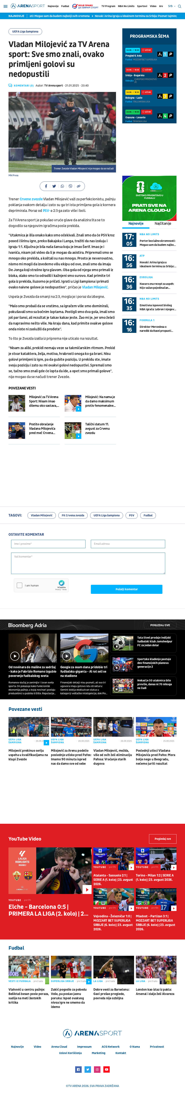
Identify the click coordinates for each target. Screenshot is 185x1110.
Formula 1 (147, 320)
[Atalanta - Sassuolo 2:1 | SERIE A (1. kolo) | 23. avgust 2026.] (113, 858)
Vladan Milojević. (95, 287)
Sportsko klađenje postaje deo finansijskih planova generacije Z (154, 663)
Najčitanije (163, 223)
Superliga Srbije (62, 981)
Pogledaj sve (160, 625)
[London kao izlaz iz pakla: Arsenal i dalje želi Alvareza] (156, 970)
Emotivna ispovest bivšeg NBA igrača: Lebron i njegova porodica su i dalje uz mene (157, 307)
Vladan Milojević (41, 515)
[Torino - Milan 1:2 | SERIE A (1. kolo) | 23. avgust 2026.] (156, 858)
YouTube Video (24, 839)
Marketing (98, 1053)
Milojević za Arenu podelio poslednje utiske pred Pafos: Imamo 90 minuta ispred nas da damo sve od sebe (71, 757)
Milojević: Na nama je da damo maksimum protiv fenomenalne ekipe (100, 401)
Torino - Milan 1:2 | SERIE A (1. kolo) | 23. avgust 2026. (155, 877)
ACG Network (111, 1047)
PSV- (47, 211)
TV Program (108, 6)
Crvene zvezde (31, 199)
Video (153, 6)
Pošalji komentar (127, 589)
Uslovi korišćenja (70, 1053)
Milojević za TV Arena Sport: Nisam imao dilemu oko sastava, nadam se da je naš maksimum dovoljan (43, 401)
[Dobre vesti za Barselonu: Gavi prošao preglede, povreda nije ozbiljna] (113, 970)
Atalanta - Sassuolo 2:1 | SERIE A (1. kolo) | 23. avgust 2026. (113, 879)
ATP (142, 255)
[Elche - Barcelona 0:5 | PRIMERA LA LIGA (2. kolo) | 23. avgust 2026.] (50, 870)
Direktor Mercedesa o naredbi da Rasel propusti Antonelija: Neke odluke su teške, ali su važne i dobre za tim (157, 329)
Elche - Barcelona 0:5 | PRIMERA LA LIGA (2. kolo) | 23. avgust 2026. (48, 910)
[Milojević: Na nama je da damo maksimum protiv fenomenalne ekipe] (73, 403)
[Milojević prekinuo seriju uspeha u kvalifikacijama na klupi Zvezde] (28, 731)
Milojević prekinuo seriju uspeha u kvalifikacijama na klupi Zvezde (28, 755)
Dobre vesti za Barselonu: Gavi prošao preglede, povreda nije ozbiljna (111, 994)
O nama (135, 1047)
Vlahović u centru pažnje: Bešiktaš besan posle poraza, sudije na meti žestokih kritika (28, 996)
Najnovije (53, 6)
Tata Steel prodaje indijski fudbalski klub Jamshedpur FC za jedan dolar (154, 641)
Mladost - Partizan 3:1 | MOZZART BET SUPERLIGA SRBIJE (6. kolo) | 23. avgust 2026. (155, 922)
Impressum (84, 1047)
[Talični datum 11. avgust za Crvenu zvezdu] (73, 430)
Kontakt (120, 1053)
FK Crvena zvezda (73, 515)
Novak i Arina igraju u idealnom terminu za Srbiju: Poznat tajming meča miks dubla (157, 264)
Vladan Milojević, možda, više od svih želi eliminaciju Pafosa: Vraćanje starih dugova (112, 757)
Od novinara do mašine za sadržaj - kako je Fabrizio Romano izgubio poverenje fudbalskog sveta (32, 671)
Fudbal (65, 6)
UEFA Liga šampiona (25, 31)
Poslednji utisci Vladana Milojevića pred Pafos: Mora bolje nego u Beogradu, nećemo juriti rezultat (155, 757)
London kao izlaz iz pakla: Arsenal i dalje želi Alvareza (155, 992)
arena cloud (59, 1047)
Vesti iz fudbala (19, 981)
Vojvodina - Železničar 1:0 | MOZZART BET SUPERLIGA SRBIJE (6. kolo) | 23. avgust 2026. (113, 922)
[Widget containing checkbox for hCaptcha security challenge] (41, 585)
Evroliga (146, 277)
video (37, 1047)
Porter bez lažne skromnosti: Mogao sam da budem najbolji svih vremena (158, 243)
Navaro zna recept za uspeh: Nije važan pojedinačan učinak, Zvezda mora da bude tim (157, 286)
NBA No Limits (126, 6)
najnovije (17, 1047)
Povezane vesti (22, 388)
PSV (131, 515)
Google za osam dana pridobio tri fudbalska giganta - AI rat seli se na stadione (83, 671)
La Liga (98, 981)
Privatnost (157, 1047)
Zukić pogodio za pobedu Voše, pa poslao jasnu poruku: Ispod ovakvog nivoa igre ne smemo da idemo (69, 998)
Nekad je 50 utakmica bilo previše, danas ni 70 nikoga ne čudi (154, 684)
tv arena (74, 1086)
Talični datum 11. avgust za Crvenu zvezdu (97, 428)
